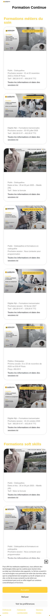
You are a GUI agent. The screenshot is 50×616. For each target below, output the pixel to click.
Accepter (25, 590)
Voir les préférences (25, 604)
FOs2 (11, 124)
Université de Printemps (22, 178)
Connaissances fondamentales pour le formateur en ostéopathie (23, 239)
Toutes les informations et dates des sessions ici (24, 83)
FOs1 (11, 414)
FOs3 (11, 299)
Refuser (25, 597)
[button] (46, 561)
